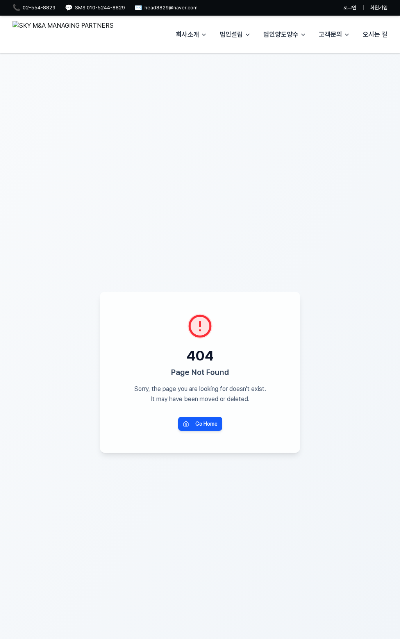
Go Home (206, 424)
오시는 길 (375, 34)
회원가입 (379, 8)
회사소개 (187, 34)
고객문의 (330, 34)
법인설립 (231, 34)
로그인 (349, 8)
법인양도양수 (280, 34)
